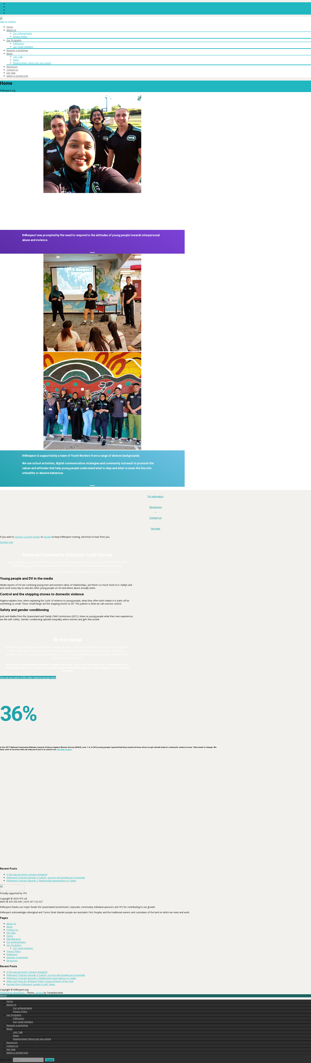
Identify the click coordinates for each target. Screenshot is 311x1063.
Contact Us (12, 69)
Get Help (11, 72)
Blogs (9, 53)
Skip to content (8, 21)
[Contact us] (155, 511)
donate (47, 536)
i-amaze (39, 992)
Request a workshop (17, 50)
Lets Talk (18, 56)
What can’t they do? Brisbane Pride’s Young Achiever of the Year (40, 981)
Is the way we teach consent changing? (26, 874)
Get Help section (64, 749)
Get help (155, 528)
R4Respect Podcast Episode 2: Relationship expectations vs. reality (41, 880)
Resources (11, 66)
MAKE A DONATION (17, 75)
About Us (11, 30)
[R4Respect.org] (1, 18)
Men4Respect (13, 939)
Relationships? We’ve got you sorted (32, 63)
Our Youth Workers (23, 46)
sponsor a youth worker (27, 536)
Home (9, 26)
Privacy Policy (20, 36)
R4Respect (18, 43)
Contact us (156, 517)
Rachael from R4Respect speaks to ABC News (30, 984)
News (16, 59)
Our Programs (13, 40)
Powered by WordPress (12, 992)
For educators (155, 496)
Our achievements (22, 33)
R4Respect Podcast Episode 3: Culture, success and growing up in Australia (45, 877)
